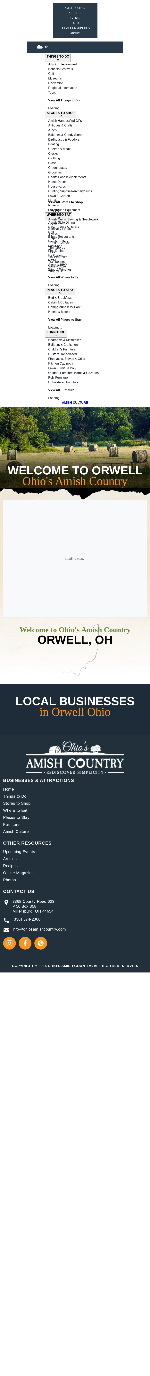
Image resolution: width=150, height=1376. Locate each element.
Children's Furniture (62, 349)
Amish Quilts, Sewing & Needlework (73, 219)
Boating (53, 144)
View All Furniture (61, 390)
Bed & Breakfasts (60, 297)
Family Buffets (58, 241)
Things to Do (14, 796)
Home (8, 789)
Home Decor (57, 181)
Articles (75, 13)
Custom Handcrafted (62, 354)
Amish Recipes (75, 7)
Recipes (10, 866)
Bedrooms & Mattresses (64, 340)
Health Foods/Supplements (67, 177)
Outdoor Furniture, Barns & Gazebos (73, 373)
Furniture (11, 824)
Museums (55, 78)
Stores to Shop (16, 803)
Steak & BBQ (57, 264)
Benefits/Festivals (60, 69)
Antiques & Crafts (60, 125)
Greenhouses (57, 167)
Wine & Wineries (59, 269)
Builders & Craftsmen (63, 344)
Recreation (55, 83)
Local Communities (75, 28)
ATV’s (52, 130)
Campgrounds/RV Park (64, 307)
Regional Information (62, 87)
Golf (51, 73)
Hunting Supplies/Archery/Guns (70, 191)
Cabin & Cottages (60, 302)
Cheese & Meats (59, 149)
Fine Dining (56, 250)
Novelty (53, 205)
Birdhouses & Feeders (63, 139)
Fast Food (55, 246)
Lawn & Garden (59, 196)
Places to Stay (16, 817)
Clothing (54, 158)
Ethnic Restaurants (61, 236)
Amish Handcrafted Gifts (65, 120)
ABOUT (75, 33)
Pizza (52, 260)
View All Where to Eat (63, 277)
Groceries (55, 172)
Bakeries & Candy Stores (65, 134)
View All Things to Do (64, 100)
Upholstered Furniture (63, 382)
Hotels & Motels (59, 311)
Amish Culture (16, 831)
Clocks (53, 153)
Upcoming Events (19, 852)
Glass (52, 163)
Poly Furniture (58, 377)
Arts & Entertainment (62, 64)
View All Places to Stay (65, 319)
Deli (51, 232)
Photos (75, 23)
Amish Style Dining (61, 222)
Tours (52, 92)
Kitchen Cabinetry (60, 363)
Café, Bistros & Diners (63, 227)
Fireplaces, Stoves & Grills (66, 358)
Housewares (57, 186)
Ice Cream (55, 255)
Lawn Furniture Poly (62, 368)
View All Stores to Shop (65, 202)
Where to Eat (15, 810)
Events (75, 17)
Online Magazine (18, 873)
